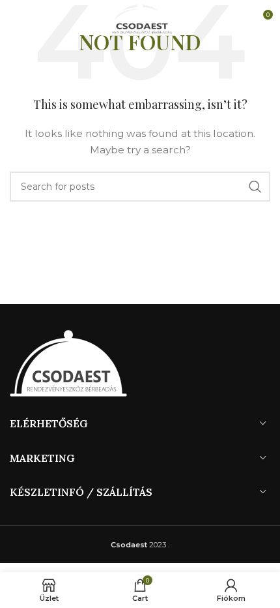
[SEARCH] (255, 187)
